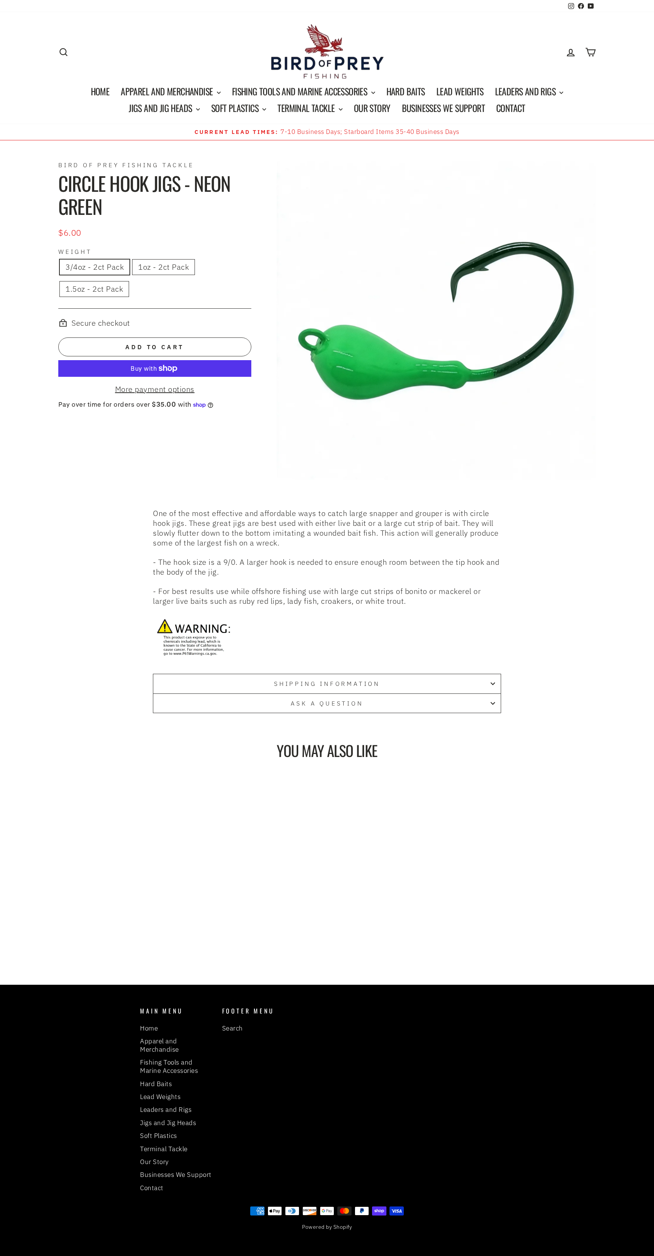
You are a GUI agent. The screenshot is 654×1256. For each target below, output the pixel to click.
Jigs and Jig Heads (161, 108)
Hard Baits (405, 91)
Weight (75, 251)
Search (232, 1028)
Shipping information (327, 683)
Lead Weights (460, 91)
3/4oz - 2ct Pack (94, 267)
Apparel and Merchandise (168, 91)
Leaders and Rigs (526, 91)
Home (100, 91)
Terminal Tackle (306, 108)
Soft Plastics (236, 108)
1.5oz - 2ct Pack (94, 289)
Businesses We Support (443, 108)
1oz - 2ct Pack (163, 267)
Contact (510, 108)
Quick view (122, 897)
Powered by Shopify (327, 1226)
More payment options (155, 389)
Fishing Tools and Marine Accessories (300, 91)
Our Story (372, 108)
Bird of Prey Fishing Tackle (126, 165)
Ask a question (327, 703)
